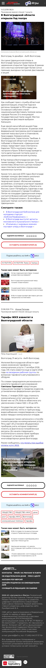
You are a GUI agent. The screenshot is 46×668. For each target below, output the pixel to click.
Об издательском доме (14, 576)
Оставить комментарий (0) (23, 245)
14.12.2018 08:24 (7, 10)
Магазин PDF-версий (12, 579)
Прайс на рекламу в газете (27, 573)
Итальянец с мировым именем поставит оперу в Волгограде (20, 225)
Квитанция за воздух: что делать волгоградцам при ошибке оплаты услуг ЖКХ (26, 548)
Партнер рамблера (22, 656)
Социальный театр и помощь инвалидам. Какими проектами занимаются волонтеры (27, 289)
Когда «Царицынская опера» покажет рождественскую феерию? (25, 274)
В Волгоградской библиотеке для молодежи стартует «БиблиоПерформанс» (21, 214)
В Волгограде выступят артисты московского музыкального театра (20, 220)
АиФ (20, 354)
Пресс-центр (34, 576)
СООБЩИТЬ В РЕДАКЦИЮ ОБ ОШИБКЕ (19, 588)
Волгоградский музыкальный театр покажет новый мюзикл (24, 281)
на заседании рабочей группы (21, 372)
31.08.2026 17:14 (7, 309)
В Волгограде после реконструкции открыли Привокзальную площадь (19, 461)
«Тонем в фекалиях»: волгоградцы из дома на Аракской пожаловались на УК (26, 555)
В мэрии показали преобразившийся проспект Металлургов (25, 540)
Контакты (7, 573)
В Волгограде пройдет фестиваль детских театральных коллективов (26, 296)
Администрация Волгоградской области (19, 52)
